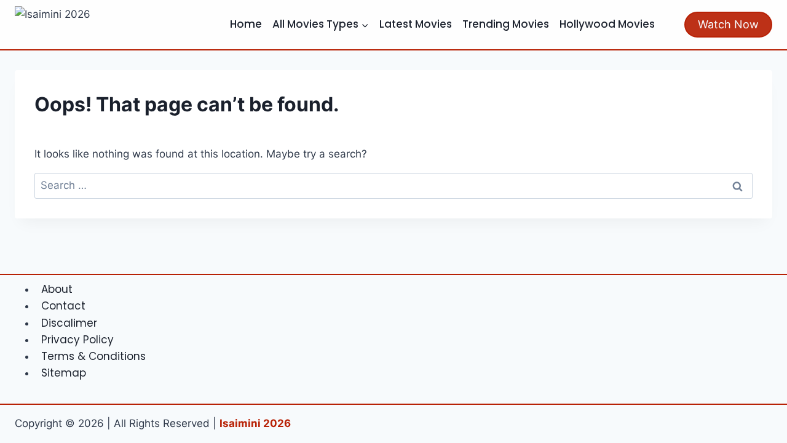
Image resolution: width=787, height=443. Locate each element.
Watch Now (728, 24)
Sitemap (63, 372)
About (57, 289)
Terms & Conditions (93, 356)
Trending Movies (505, 24)
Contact (63, 305)
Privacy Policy (77, 339)
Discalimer (69, 323)
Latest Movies (415, 24)
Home (246, 24)
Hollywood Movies (607, 24)
